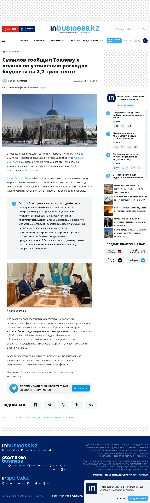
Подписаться (138, 498)
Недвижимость (92, 40)
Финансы (39, 40)
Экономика (57, 40)
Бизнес (24, 40)
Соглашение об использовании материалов (120, 474)
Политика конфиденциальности (72, 495)
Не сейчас (121, 498)
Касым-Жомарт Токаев (20, 178)
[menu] (3, 40)
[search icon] (145, 29)
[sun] (131, 41)
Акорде (42, 87)
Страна (74, 40)
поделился (35, 372)
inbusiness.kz (30, 170)
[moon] (139, 41)
